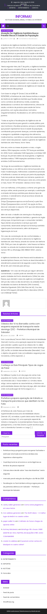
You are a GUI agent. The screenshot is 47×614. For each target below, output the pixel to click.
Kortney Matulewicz (10, 529)
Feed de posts (8, 592)
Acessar (6, 588)
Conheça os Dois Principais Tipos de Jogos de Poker (22, 366)
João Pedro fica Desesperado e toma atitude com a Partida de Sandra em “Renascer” (41, 433)
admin (21, 335)
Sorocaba (6, 573)
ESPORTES (12, 8)
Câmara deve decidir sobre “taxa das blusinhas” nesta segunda (23, 472)
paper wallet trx (9, 521)
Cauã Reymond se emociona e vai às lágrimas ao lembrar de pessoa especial (22, 464)
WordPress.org (8, 602)
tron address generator (12, 513)
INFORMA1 (24, 16)
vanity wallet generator (12, 505)
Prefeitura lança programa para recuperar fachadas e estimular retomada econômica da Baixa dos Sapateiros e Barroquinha (24, 454)
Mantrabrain (35, 611)
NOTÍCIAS (24, 4)
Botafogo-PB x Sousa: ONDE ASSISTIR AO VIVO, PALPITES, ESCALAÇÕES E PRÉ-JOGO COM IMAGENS (23, 532)
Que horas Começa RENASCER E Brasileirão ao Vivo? (8, 433)
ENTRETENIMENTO (23, 8)
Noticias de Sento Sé (14, 5)
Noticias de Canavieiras (32, 5)
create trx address (10, 541)
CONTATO (35, 8)
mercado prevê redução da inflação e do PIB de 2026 (23, 478)
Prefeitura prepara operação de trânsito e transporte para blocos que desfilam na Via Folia (22, 401)
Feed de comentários (11, 597)
